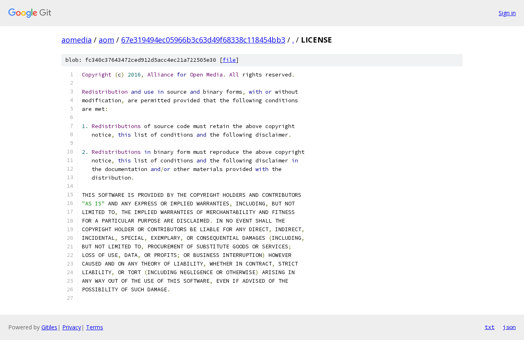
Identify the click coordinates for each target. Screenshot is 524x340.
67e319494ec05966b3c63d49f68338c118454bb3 (203, 40)
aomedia (76, 40)
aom (106, 40)
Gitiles (49, 327)
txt (490, 327)
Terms (94, 327)
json (509, 327)
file (229, 59)
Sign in (507, 13)
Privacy (71, 327)
